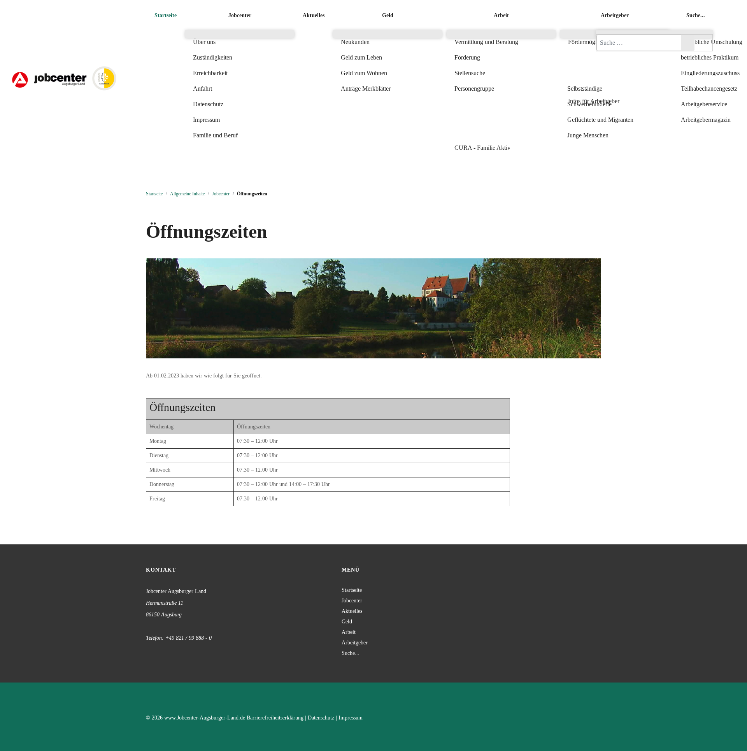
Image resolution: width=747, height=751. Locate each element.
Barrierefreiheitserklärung (275, 718)
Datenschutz (321, 718)
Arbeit (349, 632)
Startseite (352, 590)
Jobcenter (352, 601)
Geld (347, 622)
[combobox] (638, 43)
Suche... (350, 653)
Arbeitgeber (355, 643)
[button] (614, 73)
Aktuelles (352, 611)
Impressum (350, 718)
